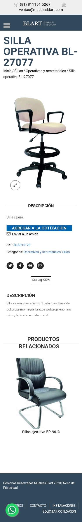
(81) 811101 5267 (35, 4)
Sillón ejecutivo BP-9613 (41, 432)
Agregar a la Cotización (39, 228)
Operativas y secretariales (46, 71)
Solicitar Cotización (59, 511)
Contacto (38, 505)
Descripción (41, 279)
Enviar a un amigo (25, 234)
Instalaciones (64, 505)
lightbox (15, 185)
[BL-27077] (41, 142)
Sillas (18, 71)
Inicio (7, 71)
